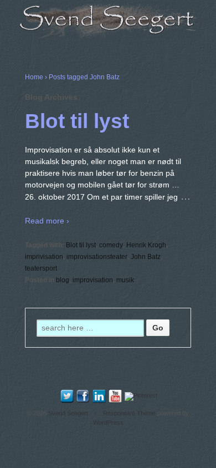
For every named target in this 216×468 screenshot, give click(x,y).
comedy (111, 245)
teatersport (41, 268)
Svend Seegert (68, 413)
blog (62, 280)
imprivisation (44, 257)
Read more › (47, 220)
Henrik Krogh (146, 245)
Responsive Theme (129, 413)
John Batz (146, 257)
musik (125, 280)
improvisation (93, 280)
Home (34, 77)
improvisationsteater (96, 257)
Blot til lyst (77, 121)
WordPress (108, 422)
